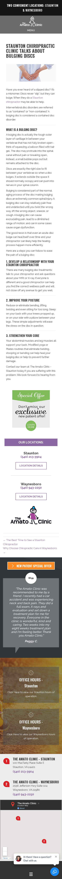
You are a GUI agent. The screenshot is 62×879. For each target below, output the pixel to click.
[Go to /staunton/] (31, 685)
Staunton (51, 5)
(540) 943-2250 (31, 487)
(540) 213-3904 (31, 457)
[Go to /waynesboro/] (31, 727)
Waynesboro (33, 10)
